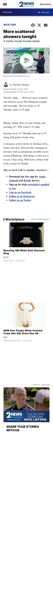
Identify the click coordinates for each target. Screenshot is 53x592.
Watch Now (45, 4)
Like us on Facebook (20, 192)
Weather (9, 24)
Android (13, 180)
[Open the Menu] (4, 4)
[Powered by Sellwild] (45, 385)
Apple (42, 176)
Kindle (27, 180)
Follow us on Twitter (20, 200)
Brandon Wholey (21, 84)
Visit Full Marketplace (40, 219)
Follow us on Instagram (22, 196)
